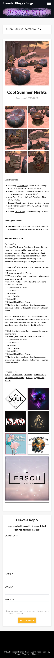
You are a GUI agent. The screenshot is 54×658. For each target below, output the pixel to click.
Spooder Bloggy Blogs (18, 3)
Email (9, 586)
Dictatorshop (22, 185)
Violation (28, 374)
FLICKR (19, 29)
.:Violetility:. (17, 374)
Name (9, 574)
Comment (11, 535)
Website (9, 599)
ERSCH (29, 377)
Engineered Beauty (20, 226)
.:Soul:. (7, 374)
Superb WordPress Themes (27, 654)
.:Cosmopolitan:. (20, 188)
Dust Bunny (18, 197)
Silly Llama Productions (14, 377)
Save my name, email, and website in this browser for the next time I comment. (28, 612)
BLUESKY (10, 29)
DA (39, 29)
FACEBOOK (30, 29)
